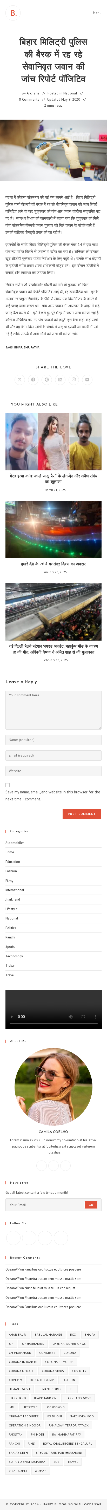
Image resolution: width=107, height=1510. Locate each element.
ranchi (14, 1443)
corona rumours (59, 1362)
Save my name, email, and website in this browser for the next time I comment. (52, 795)
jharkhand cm (45, 1398)
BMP (26, 347)
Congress (47, 1353)
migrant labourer (24, 1416)
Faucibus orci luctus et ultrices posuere (53, 1269)
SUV (56, 1462)
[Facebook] (41, 1166)
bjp (11, 1344)
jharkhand (17, 1398)
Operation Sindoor (25, 1425)
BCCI (73, 1334)
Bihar (18, 347)
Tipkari (10, 965)
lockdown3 (55, 1407)
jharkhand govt (78, 1398)
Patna (35, 347)
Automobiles (14, 843)
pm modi (37, 1434)
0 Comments (29, 99)
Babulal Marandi (48, 1334)
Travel (10, 975)
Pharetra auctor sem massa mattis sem (53, 1278)
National (70, 93)
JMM (12, 1407)
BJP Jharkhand (33, 1344)
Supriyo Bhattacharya (27, 1462)
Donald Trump (42, 1380)
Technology (14, 956)
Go (91, 1205)
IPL (72, 1389)
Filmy (9, 880)
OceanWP (12, 1269)
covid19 (15, 1380)
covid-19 (79, 1371)
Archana (33, 93)
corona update (21, 1371)
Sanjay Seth (18, 1452)
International (14, 890)
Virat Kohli (18, 1471)
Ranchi (10, 937)
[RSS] (61, 1238)
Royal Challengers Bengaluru (68, 1443)
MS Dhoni (54, 1416)
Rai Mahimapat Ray (66, 1434)
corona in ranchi (23, 1362)
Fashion (11, 871)
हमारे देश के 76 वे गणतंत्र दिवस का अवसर (53, 564)
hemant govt (19, 1389)
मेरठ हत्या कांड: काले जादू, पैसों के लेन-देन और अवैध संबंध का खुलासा (53, 479)
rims (31, 1443)
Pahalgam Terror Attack (69, 1425)
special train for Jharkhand (59, 1452)
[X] (65, 1166)
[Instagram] (53, 1166)
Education (12, 862)
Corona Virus (53, 1371)
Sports (10, 946)
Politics (10, 928)
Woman (40, 1471)
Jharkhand (12, 899)
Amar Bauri (18, 1334)
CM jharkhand (20, 1353)
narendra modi (82, 1416)
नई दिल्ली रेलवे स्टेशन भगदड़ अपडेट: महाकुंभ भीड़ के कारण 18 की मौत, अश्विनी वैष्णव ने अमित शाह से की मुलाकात (53, 649)
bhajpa (90, 1334)
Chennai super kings (69, 1344)
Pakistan (16, 1434)
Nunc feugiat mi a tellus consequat (50, 1288)
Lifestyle (11, 909)
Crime (9, 852)
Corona (70, 1353)
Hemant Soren (50, 1389)
